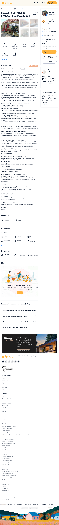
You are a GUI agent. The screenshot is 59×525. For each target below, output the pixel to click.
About (3, 378)
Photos (5, 39)
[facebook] (3, 361)
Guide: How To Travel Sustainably (10, 426)
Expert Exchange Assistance (9, 475)
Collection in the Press (7, 465)
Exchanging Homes (6, 462)
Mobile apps (5, 385)
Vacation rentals (6, 430)
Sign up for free (52, 3)
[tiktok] (9, 361)
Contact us (4, 419)
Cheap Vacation (6, 450)
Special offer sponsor (7, 460)
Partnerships (5, 488)
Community (4, 387)
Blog (3, 383)
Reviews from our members (8, 439)
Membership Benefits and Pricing (10, 471)
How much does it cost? (7, 403)
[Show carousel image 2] (34, 23)
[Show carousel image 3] (24, 32)
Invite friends (5, 407)
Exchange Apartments (7, 456)
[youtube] (18, 361)
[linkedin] (12, 361)
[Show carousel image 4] (34, 32)
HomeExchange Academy (8, 443)
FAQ (3, 414)
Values (3, 396)
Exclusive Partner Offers (7, 477)
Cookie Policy (35, 504)
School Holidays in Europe (8, 437)
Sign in (43, 3)
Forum (3, 416)
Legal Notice (44, 504)
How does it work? (6, 398)
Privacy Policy (27, 504)
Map (31, 39)
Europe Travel (5, 454)
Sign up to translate (34, 65)
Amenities (24, 39)
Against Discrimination (7, 441)
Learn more (51, 85)
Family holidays (5, 490)
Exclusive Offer (5, 484)
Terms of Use (9, 504)
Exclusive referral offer (7, 428)
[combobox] (24, 508)
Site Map (51, 504)
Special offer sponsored (8, 473)
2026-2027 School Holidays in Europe (11, 497)
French (23, 69)
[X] (15, 361)
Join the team (5, 380)
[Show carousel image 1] (24, 23)
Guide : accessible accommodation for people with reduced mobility (18, 435)
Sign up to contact (49, 52)
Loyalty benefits (6, 499)
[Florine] (45, 13)
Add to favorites (50, 56)
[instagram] (6, 361)
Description (14, 39)
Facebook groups (6, 445)
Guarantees (5, 405)
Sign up (20, 292)
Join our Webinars (6, 432)
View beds (4, 59)
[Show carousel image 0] (10, 28)
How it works (5, 480)
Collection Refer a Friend (8, 467)
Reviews (38, 39)
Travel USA (4, 447)
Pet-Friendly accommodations (9, 452)
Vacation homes (6, 458)
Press (3, 389)
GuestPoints (5, 401)
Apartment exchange (7, 495)
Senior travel (5, 492)
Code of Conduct (18, 504)
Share (50, 61)
